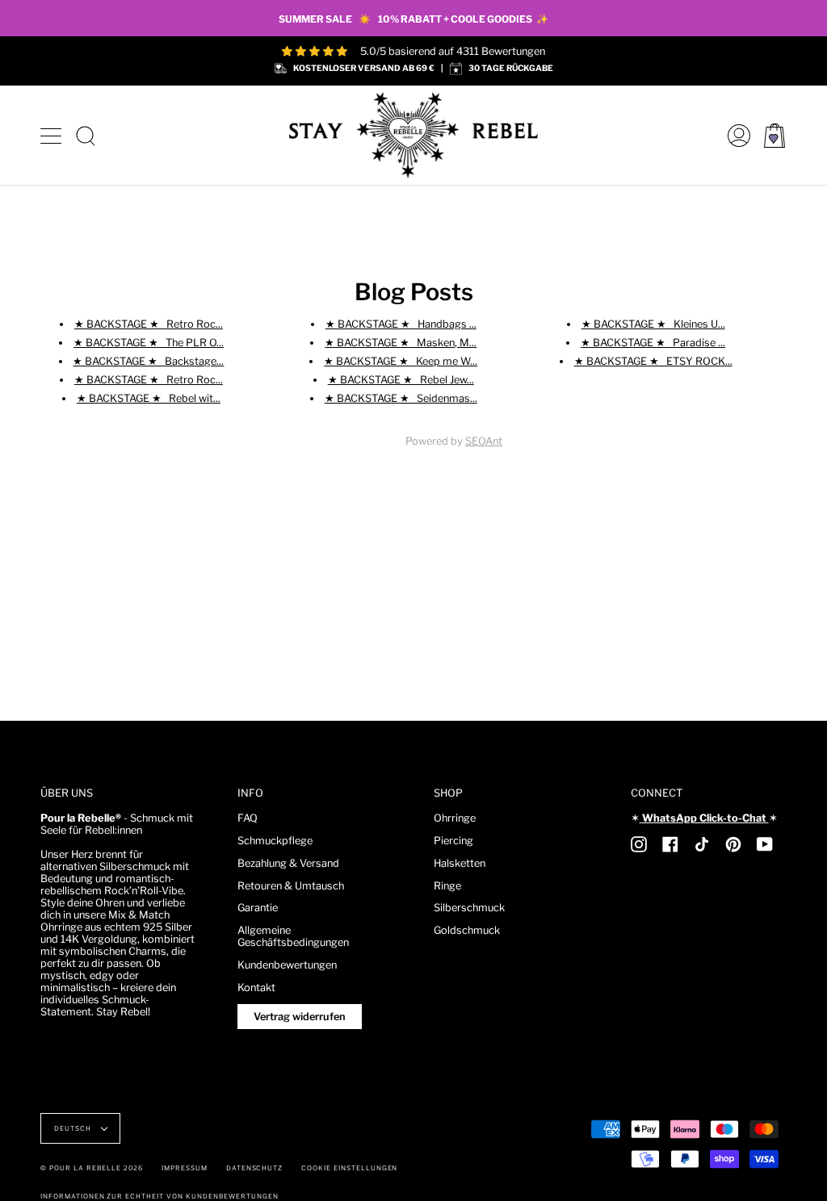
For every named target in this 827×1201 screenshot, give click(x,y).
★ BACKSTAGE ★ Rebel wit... (148, 398)
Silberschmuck (469, 908)
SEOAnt (483, 441)
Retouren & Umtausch (290, 886)
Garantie (257, 908)
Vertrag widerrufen (300, 1017)
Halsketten (459, 863)
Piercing (453, 841)
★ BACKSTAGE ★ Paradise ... (653, 342)
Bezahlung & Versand (288, 863)
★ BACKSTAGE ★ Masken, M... (400, 342)
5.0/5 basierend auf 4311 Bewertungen (452, 51)
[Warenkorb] (774, 135)
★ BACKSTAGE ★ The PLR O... (148, 342)
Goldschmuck (467, 930)
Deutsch (74, 1128)
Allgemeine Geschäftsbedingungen (293, 936)
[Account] (735, 135)
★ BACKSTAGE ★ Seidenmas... (401, 398)
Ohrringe (455, 818)
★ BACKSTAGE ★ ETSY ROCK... (653, 360)
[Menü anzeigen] (52, 135)
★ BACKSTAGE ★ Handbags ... (400, 323)
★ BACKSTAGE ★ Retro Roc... (148, 323)
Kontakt (256, 987)
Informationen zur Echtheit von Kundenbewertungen (159, 1196)
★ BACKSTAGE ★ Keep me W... (400, 360)
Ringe (447, 886)
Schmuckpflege (275, 841)
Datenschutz (254, 1168)
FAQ (247, 818)
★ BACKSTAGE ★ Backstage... (148, 360)
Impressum (185, 1168)
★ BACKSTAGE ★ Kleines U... (653, 323)
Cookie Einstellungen (349, 1168)
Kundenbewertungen (287, 965)
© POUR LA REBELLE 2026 (91, 1168)
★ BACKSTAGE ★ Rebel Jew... (401, 380)
